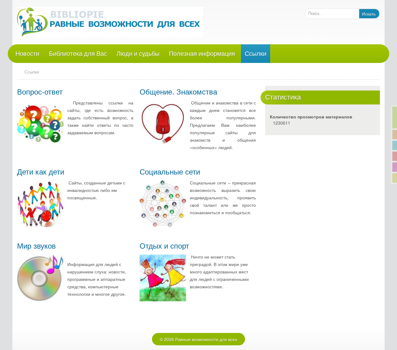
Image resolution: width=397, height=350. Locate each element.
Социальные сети (170, 172)
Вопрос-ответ (40, 92)
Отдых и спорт (164, 246)
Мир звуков (36, 246)
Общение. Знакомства (178, 92)
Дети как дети (40, 172)
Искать (369, 14)
